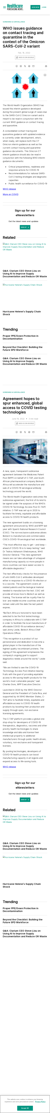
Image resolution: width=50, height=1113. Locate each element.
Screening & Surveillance (14, 22)
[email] (33, 66)
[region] (25, 1104)
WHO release (9, 189)
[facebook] (16, 66)
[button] (4, 7)
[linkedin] (21, 66)
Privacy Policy (40, 1102)
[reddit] (29, 66)
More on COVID (10, 194)
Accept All (25, 1108)
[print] (46, 66)
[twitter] (25, 66)
